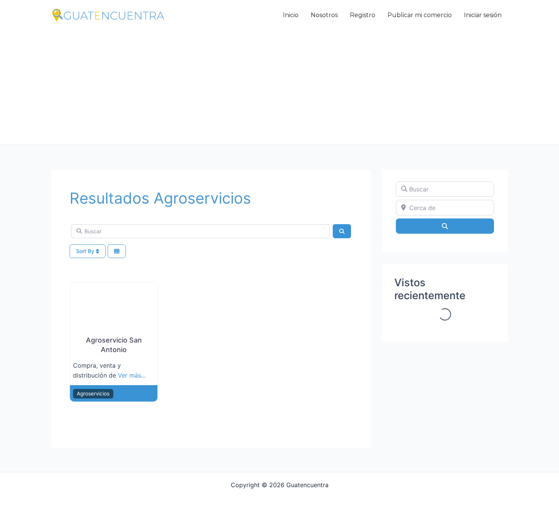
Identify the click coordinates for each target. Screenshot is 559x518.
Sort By (86, 251)
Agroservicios (93, 393)
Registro (362, 15)
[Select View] (117, 251)
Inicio (291, 15)
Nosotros (324, 15)
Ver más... (132, 375)
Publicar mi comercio (419, 15)
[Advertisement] (279, 87)
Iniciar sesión (483, 15)
